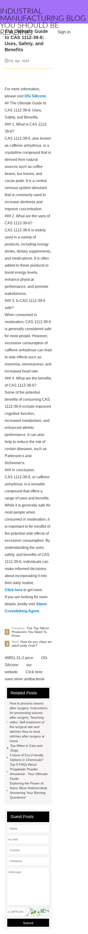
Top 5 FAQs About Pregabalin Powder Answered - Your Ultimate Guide (29, 771)
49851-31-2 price (19, 658)
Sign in (63, 32)
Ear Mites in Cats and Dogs (26, 748)
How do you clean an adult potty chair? (32, 643)
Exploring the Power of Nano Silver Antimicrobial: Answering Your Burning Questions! (29, 790)
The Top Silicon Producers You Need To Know (30, 631)
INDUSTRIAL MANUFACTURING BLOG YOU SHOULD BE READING (43, 22)
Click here (34, 672)
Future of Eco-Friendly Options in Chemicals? (26, 757)
